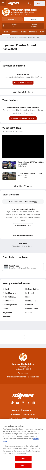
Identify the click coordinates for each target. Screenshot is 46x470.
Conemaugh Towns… (10, 304)
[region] (23, 444)
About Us (16, 410)
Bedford (5, 289)
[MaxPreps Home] (13, 3)
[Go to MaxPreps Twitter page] (28, 403)
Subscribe (15, 414)
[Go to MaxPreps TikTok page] (12, 403)
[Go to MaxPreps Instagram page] (23, 403)
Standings (33, 31)
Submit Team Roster (22, 235)
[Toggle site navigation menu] (3, 3)
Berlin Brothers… (9, 297)
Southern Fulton (31, 308)
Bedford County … (9, 293)
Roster (23, 31)
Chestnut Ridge (8, 300)
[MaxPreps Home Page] (8, 38)
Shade (27, 297)
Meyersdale (7, 312)
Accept (23, 458)
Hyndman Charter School (23, 363)
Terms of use (14, 418)
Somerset (29, 304)
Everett (5, 308)
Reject (23, 465)
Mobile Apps (28, 410)
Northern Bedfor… (32, 289)
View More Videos (22, 186)
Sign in (39, 3)
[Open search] (29, 3)
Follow (33, 19)
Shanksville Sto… (32, 300)
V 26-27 (11, 19)
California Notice (30, 418)
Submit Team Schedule (23, 82)
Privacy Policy (28, 414)
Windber (28, 312)
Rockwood (29, 293)
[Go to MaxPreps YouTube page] (17, 403)
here (35, 202)
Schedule (14, 31)
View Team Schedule (22, 91)
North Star (6, 316)
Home (5, 31)
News (42, 31)
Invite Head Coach (24, 225)
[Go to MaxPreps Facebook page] (33, 403)
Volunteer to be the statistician (23, 118)
